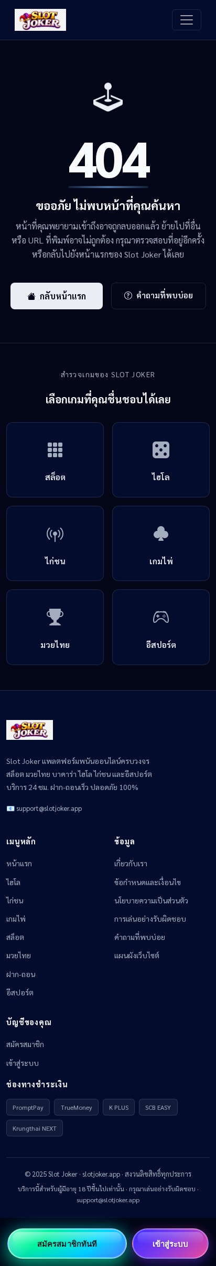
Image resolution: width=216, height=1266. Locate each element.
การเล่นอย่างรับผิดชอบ (150, 918)
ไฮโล (13, 882)
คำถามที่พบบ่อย (164, 295)
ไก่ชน (14, 900)
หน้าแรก (19, 863)
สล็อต (15, 937)
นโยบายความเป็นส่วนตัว (151, 900)
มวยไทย (18, 955)
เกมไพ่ (16, 918)
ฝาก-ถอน (20, 974)
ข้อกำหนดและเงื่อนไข (147, 882)
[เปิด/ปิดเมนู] (186, 19)
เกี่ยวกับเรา (130, 863)
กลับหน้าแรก (63, 296)
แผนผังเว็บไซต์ (136, 955)
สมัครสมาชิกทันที (67, 1243)
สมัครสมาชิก (25, 1044)
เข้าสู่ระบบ (22, 1062)
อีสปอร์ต (20, 992)
